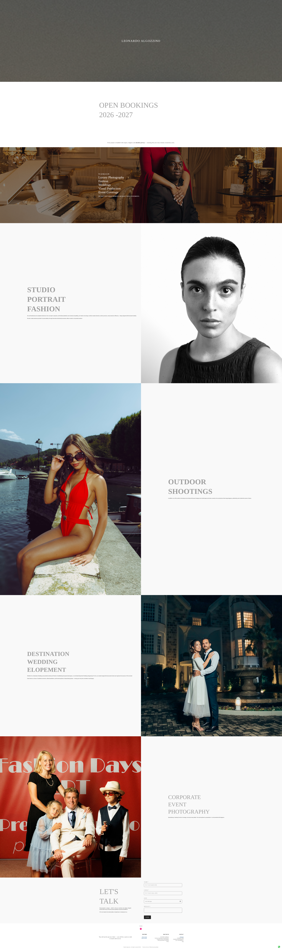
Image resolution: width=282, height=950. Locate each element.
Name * (146, 882)
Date (145, 898)
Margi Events (144, 938)
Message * (147, 906)
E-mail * (146, 890)
